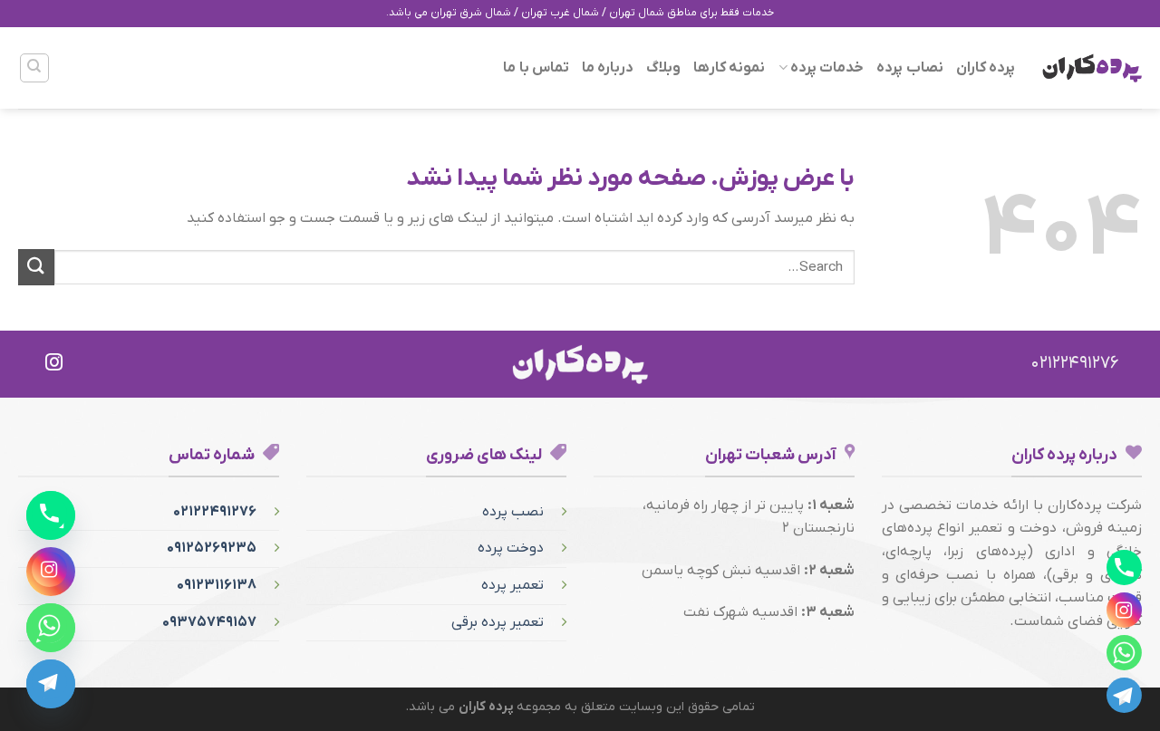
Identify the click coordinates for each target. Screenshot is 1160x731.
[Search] (34, 67)
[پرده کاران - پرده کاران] (1092, 67)
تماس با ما (536, 68)
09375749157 (209, 622)
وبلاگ (663, 68)
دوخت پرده (511, 548)
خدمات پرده (827, 68)
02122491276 (214, 512)
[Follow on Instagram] (54, 363)
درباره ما (607, 68)
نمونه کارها (729, 68)
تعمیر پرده (512, 585)
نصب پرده (513, 512)
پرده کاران (985, 68)
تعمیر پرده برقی (497, 622)
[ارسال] (36, 266)
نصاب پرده (909, 68)
